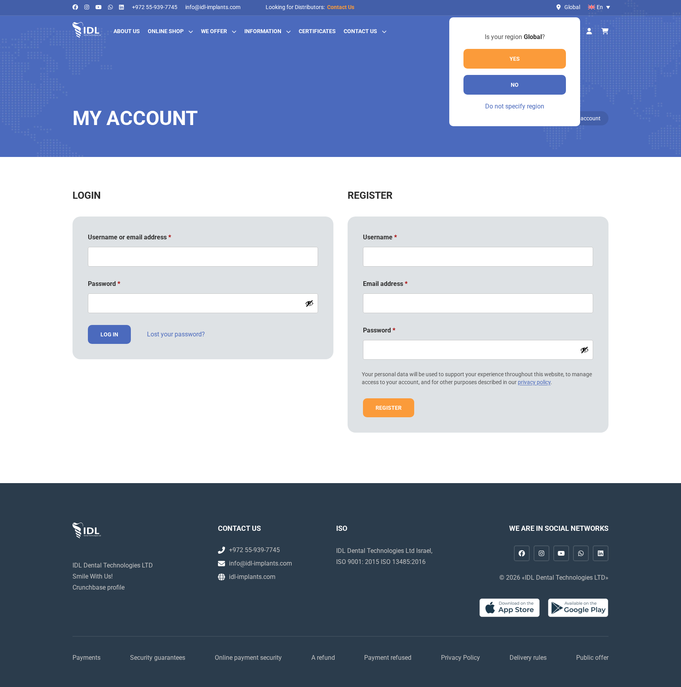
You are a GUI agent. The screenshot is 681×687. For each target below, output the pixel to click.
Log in (109, 334)
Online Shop (166, 31)
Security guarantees (157, 657)
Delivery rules (528, 657)
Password (116, 283)
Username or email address (142, 237)
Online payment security (248, 657)
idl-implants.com (252, 577)
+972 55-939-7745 (154, 7)
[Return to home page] (87, 30)
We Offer (214, 31)
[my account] (589, 31)
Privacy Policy (460, 657)
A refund (323, 657)
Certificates (317, 31)
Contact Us (340, 7)
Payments (86, 657)
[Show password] (309, 303)
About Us (127, 31)
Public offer (592, 657)
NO (515, 85)
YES (515, 59)
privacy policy (534, 382)
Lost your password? (176, 334)
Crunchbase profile (99, 587)
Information (262, 31)
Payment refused (387, 657)
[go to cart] (604, 31)
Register (389, 408)
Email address (398, 283)
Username (392, 237)
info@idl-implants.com (212, 7)
